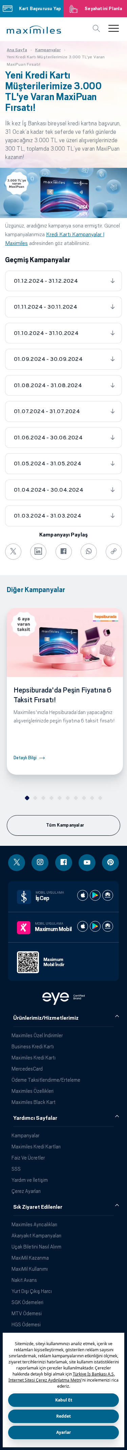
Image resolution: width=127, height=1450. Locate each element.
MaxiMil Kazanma (30, 1258)
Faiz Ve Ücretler (28, 1158)
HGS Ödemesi (26, 1324)
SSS (16, 1169)
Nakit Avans (24, 1280)
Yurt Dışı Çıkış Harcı (32, 1291)
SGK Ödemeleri (27, 1302)
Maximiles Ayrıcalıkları (34, 1224)
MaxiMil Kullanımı (30, 1269)
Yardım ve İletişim (30, 1180)
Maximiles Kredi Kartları (36, 1146)
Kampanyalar (25, 1135)
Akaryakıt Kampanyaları (36, 1235)
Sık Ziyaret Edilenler (37, 1207)
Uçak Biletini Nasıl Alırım (36, 1247)
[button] (34, 30)
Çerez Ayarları (26, 1191)
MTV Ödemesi (27, 1313)
